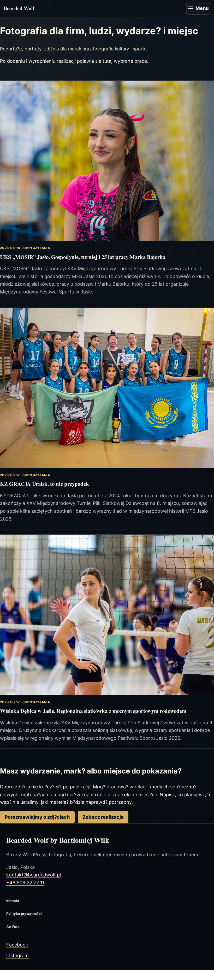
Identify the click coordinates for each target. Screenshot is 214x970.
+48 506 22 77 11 (25, 882)
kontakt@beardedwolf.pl (33, 874)
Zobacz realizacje (103, 817)
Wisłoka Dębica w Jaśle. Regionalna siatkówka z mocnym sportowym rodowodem (93, 711)
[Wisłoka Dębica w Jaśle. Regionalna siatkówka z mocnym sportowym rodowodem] (107, 614)
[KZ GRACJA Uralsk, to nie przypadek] (107, 388)
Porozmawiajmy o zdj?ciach (37, 817)
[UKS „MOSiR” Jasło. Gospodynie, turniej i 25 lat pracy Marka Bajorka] (107, 160)
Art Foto (13, 927)
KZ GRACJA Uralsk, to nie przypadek (44, 484)
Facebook (17, 945)
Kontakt (12, 901)
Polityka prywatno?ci (24, 913)
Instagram (17, 955)
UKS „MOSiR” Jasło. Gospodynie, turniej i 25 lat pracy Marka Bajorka (82, 257)
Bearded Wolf (19, 8)
